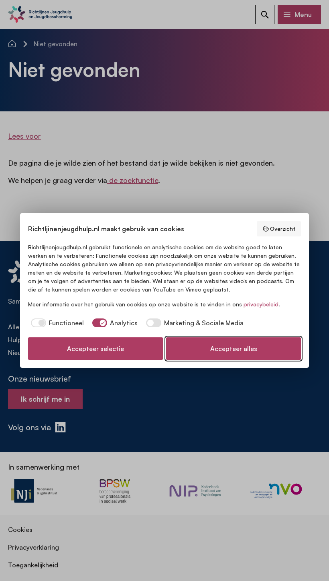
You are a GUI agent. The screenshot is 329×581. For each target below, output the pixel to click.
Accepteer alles (233, 349)
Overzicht (282, 228)
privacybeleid (261, 304)
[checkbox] (56, 323)
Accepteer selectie (95, 349)
